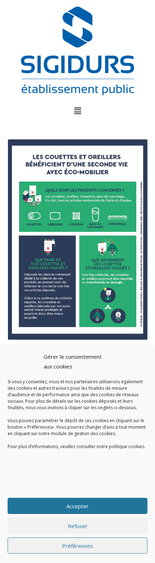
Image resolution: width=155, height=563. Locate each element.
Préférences (77, 545)
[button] (77, 111)
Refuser (78, 526)
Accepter (77, 506)
